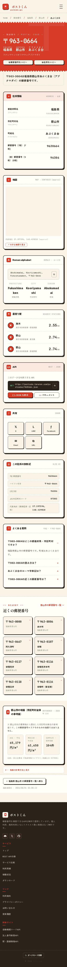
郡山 (18, 335)
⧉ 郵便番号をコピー (18, 62)
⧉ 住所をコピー (49, 62)
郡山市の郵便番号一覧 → (52, 605)
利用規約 (6, 896)
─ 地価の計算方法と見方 (18, 770)
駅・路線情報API (10, 941)
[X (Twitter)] (12, 836)
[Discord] (5, 836)
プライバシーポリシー (12, 902)
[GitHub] (19, 836)
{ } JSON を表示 (20, 395)
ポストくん (37, 961)
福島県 (30, 18)
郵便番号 (17, 18)
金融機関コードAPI (11, 929)
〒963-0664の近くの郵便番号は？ (27, 579)
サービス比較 (8, 862)
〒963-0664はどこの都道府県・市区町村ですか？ (30, 543)
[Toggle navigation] (61, 6)
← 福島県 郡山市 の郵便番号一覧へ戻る (24, 781)
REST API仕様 (9, 856)
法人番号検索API (10, 935)
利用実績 (6, 868)
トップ (5, 850)
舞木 (18, 323)
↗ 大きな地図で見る (16, 244)
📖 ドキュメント (47, 395)
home (5, 18)
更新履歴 (6, 914)
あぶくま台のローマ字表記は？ (24, 571)
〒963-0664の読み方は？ (22, 563)
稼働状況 (6, 874)
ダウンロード (8, 880)
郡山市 (42, 18)
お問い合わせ (8, 908)
